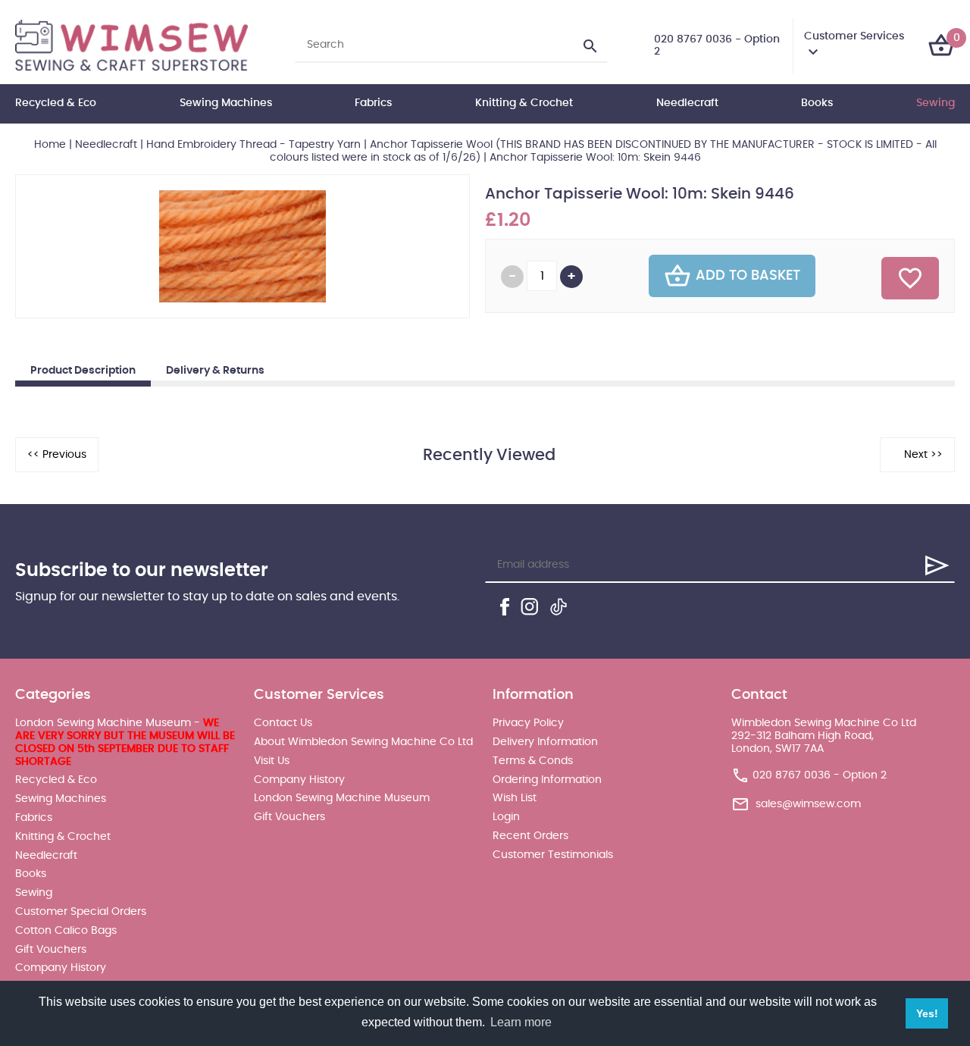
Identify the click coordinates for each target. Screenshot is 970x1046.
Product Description (83, 370)
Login (506, 817)
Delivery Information (545, 742)
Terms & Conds (533, 761)
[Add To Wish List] (910, 278)
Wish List (515, 798)
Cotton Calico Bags (66, 930)
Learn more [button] (521, 1022)
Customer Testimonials (553, 855)
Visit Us (271, 761)
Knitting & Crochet (524, 103)
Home (50, 144)
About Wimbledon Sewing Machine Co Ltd (363, 742)
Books (817, 103)
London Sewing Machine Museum (342, 798)
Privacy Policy (528, 723)
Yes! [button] (927, 1013)
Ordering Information (547, 780)
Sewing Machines (226, 103)
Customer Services (854, 36)
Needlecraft (687, 103)
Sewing (935, 103)
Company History (60, 968)
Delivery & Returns (215, 370)
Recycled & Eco (55, 103)
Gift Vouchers (50, 949)
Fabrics (373, 103)
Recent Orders (530, 836)
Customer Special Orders (80, 912)
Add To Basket (748, 276)
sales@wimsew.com (808, 804)
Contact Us (283, 723)
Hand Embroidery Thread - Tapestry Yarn (253, 144)
